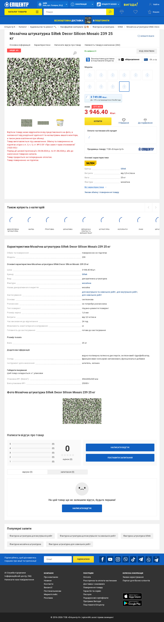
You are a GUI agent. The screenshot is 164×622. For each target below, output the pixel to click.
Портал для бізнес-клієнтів (136, 580)
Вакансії (48, 587)
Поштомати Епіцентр (93, 605)
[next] (156, 207)
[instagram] (118, 559)
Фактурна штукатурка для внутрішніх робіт (31, 536)
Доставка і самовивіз (94, 584)
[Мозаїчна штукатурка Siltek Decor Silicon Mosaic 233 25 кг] (124, 75)
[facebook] (102, 559)
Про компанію (51, 577)
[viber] (125, 559)
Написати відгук (120, 447)
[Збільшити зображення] (75, 53)
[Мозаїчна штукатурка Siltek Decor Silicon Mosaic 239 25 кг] (124, 86)
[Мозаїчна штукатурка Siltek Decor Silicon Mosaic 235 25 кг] (147, 75)
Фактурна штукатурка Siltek (137, 536)
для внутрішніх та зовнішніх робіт (99, 292)
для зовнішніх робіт (92, 295)
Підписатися (83, 559)
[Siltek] (93, 163)
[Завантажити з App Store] (132, 596)
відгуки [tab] (25, 472)
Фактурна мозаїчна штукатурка (25, 544)
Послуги (87, 594)
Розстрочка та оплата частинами (100, 580)
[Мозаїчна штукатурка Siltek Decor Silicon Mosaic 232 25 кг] (113, 75)
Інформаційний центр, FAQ (17, 576)
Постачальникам (52, 591)
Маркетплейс (50, 594)
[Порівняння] (122, 12)
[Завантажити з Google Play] (132, 603)
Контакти (48, 584)
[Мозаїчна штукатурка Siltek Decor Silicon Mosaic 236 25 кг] (90, 86)
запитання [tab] (66, 472)
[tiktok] (133, 559)
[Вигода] (131, 4)
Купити (98, 121)
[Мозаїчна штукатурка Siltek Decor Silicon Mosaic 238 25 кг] (113, 86)
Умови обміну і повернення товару (102, 192)
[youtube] (110, 559)
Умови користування (133, 577)
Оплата (87, 577)
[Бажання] (135, 12)
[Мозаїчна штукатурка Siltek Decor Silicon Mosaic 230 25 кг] (90, 75)
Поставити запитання (120, 457)
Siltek (123, 168)
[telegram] (141, 559)
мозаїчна (86, 283)
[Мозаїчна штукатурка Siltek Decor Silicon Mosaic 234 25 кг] (136, 75)
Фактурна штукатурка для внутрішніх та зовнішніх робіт (88, 536)
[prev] (148, 207)
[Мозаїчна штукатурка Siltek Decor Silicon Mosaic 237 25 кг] (101, 86)
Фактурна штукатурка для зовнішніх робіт (69, 544)
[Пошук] (110, 12)
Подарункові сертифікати (96, 598)
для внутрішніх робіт (127, 292)
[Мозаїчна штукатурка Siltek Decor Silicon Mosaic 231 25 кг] (101, 75)
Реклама (48, 598)
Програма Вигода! (92, 601)
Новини (48, 580)
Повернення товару (93, 587)
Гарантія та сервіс (92, 591)
